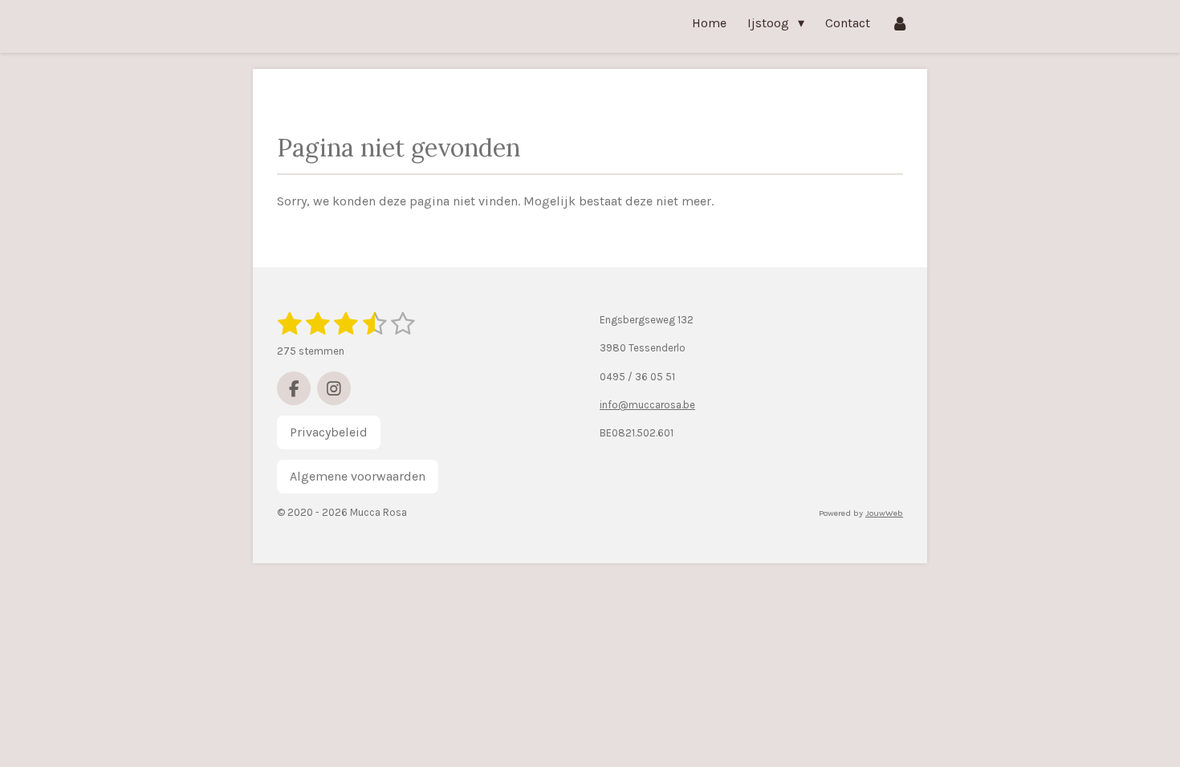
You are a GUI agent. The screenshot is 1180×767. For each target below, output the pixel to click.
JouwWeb (884, 513)
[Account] (900, 23)
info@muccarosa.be (647, 405)
